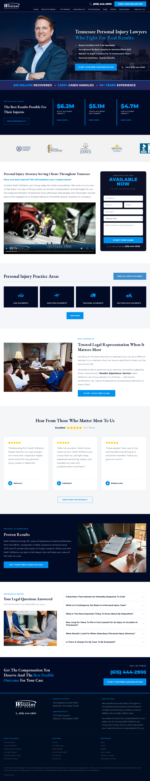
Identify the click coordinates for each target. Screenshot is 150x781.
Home (36, 9)
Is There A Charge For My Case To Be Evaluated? (90, 642)
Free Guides (106, 752)
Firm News (56, 755)
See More (75, 316)
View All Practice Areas (129, 276)
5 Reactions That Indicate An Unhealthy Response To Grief (95, 597)
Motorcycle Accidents (12, 749)
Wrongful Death (10, 752)
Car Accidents (9, 742)
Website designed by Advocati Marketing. (83, 770)
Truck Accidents (10, 745)
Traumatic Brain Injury (12, 755)
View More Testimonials (75, 500)
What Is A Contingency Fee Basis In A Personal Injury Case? (96, 605)
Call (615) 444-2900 (135, 67)
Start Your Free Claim (96, 393)
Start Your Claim (123, 240)
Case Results (79, 9)
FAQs (105, 9)
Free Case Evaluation (130, 4)
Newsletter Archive (108, 759)
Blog (102, 742)
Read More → (63, 120)
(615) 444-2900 (132, 246)
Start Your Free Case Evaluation (96, 67)
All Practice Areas (11, 759)
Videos (113, 9)
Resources (124, 9)
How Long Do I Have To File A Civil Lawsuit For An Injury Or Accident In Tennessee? (102, 623)
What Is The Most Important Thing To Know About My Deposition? (99, 614)
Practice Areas (48, 9)
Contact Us (139, 9)
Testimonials (94, 9)
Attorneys (65, 9)
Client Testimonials (59, 752)
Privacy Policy (9, 775)
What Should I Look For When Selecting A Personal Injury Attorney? (100, 633)
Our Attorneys (57, 745)
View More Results (16, 121)
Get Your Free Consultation (26, 565)
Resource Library (107, 755)
